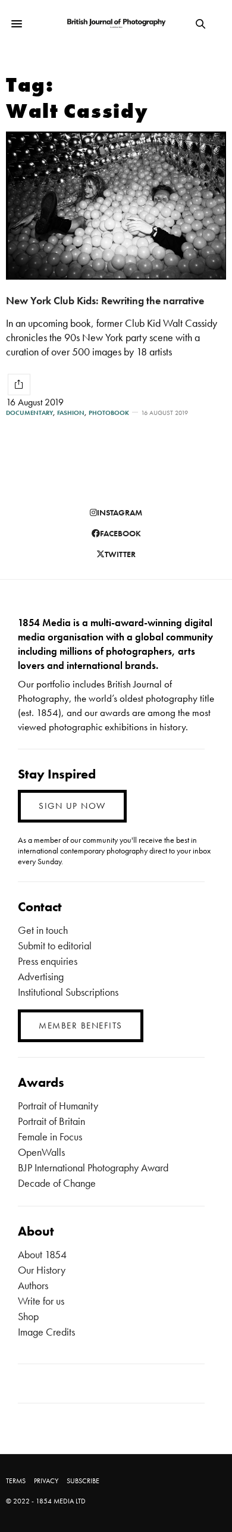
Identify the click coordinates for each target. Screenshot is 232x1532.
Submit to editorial (55, 945)
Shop (28, 1316)
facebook (120, 533)
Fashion (70, 412)
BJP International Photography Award (93, 1167)
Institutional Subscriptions (68, 992)
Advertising (41, 976)
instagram (119, 512)
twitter (120, 554)
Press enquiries (47, 961)
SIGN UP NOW (72, 806)
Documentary (29, 412)
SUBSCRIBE (83, 1481)
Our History (41, 1270)
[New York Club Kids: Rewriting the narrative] (116, 206)
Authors (33, 1285)
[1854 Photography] (116, 23)
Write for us (41, 1301)
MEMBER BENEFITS (81, 1025)
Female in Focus (50, 1136)
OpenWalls (41, 1152)
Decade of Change (57, 1183)
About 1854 (42, 1254)
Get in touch (43, 930)
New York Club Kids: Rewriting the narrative (105, 300)
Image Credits (46, 1332)
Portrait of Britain (51, 1121)
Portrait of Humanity (58, 1105)
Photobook (109, 412)
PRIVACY (46, 1481)
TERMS (16, 1481)
